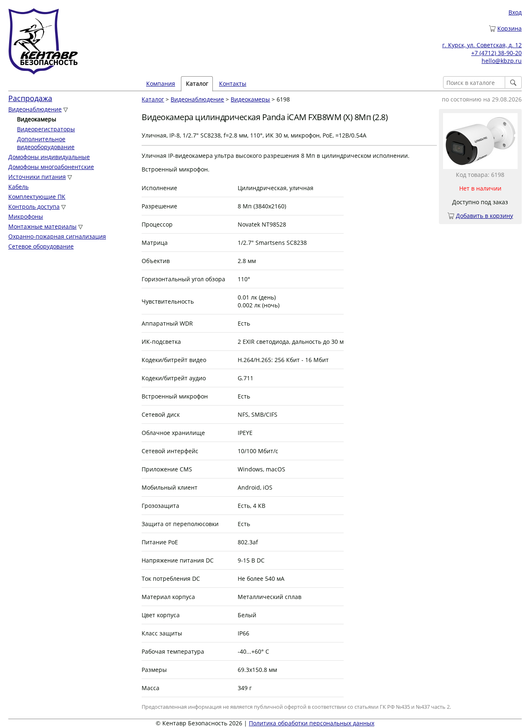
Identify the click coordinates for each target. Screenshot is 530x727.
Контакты (232, 83)
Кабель (18, 187)
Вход (515, 12)
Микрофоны (25, 216)
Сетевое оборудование (41, 246)
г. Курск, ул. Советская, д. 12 (482, 45)
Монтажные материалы (42, 226)
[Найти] (513, 82)
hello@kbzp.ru (502, 61)
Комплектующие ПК (36, 196)
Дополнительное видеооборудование (46, 143)
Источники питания (37, 177)
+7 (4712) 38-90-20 (496, 53)
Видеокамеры (250, 99)
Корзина (509, 28)
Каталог (153, 99)
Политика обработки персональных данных (311, 723)
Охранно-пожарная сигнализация (57, 236)
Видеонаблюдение (35, 109)
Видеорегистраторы (46, 129)
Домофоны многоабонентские (51, 167)
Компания (160, 83)
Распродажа (30, 98)
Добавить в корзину (484, 216)
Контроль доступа (34, 206)
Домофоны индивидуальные (49, 157)
